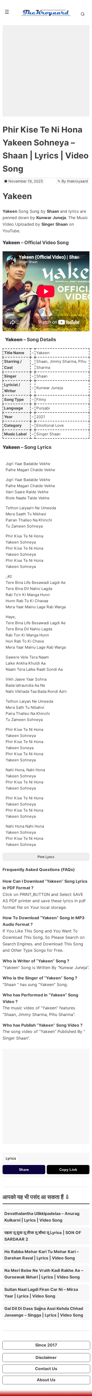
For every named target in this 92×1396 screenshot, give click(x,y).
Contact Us (46, 1368)
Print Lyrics (46, 857)
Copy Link (68, 1170)
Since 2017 (46, 1345)
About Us (46, 1379)
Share (24, 1170)
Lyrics (11, 1158)
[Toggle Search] (81, 13)
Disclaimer (46, 1357)
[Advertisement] (46, 71)
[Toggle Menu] (7, 12)
